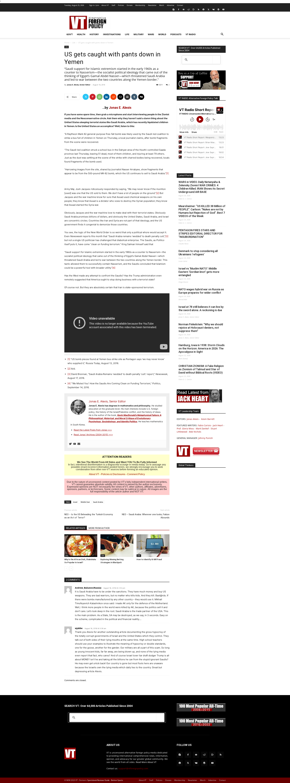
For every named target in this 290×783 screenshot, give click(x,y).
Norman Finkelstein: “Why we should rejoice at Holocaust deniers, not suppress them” (201, 328)
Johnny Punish (205, 438)
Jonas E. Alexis (120, 107)
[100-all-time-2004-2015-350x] (201, 710)
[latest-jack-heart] (199, 401)
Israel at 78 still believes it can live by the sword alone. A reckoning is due (201, 308)
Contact (180, 5)
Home (66, 42)
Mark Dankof (202, 428)
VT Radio (191, 34)
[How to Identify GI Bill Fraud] (153, 545)
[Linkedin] (106, 97)
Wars (151, 34)
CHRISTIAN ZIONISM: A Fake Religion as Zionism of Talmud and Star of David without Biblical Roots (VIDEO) (201, 369)
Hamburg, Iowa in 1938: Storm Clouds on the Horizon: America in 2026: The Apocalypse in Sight (202, 348)
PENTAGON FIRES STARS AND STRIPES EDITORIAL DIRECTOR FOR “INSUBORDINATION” (200, 233)
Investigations (112, 34)
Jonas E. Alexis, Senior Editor (78, 85)
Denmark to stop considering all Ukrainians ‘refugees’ (198, 252)
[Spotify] (203, 9)
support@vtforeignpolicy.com (133, 768)
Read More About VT (146, 762)
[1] (167, 173)
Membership (140, 5)
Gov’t (69, 34)
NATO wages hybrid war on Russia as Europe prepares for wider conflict (201, 291)
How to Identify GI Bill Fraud (149, 559)
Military (139, 34)
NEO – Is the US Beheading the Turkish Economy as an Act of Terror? (88, 516)
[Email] (120, 97)
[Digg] (141, 97)
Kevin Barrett (207, 419)
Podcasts (175, 34)
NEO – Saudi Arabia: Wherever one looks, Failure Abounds (145, 516)
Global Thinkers (186, 465)
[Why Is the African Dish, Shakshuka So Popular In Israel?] (80, 545)
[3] (166, 236)
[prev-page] (66, 568)
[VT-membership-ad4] (201, 88)
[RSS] (198, 9)
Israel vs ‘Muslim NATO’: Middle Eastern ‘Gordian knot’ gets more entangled (199, 272)
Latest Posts (185, 175)
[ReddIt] (113, 97)
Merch (161, 5)
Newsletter (152, 5)
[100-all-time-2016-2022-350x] (201, 725)
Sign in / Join (94, 5)
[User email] (78, 443)
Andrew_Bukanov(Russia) (88, 587)
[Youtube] (223, 9)
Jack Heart (218, 425)
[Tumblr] (134, 97)
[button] (222, 34)
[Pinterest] (93, 97)
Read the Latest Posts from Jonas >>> (93, 430)
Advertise (170, 5)
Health (81, 34)
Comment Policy (136, 474)
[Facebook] (178, 9)
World (162, 34)
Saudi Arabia (98, 502)
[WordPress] (218, 9)
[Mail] (183, 9)
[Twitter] (208, 9)
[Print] (127, 97)
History (94, 34)
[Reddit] (188, 9)
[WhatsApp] (100, 97)
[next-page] (71, 568)
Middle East (85, 502)
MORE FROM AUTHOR (99, 528)
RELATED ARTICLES (75, 528)
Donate (129, 5)
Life (127, 34)
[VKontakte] (213, 9)
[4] (113, 267)
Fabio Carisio (204, 425)
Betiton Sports (117, 780)
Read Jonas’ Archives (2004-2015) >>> (93, 434)
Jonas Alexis (193, 419)
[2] (157, 193)
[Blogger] (173, 9)
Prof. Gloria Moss (185, 428)
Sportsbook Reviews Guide (98, 780)
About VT (105, 5)
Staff (113, 5)
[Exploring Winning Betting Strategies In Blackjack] (116, 545)
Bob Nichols (195, 431)
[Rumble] (193, 9)
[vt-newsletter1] (199, 455)
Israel (75, 502)
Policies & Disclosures (113, 474)
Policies (121, 5)
